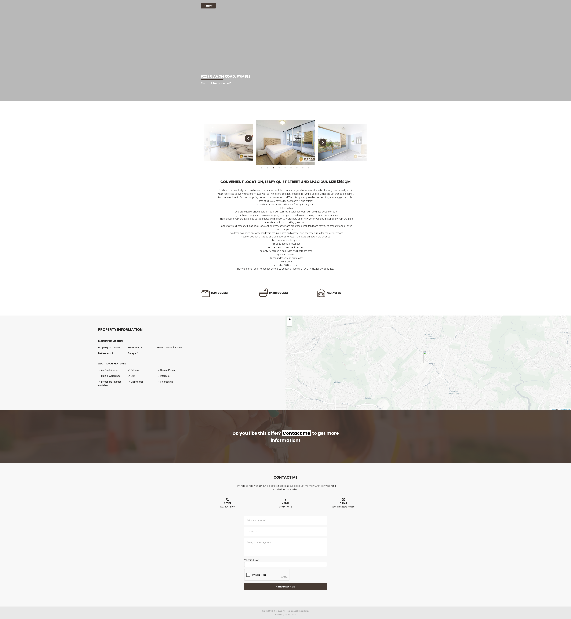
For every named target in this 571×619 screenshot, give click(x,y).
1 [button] (261, 167)
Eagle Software (290, 614)
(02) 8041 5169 (227, 507)
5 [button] (285, 167)
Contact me (296, 433)
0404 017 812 (285, 507)
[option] (228, 142)
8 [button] (302, 167)
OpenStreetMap (564, 409)
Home (209, 6)
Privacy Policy (303, 611)
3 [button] (273, 167)
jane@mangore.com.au (343, 507)
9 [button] (308, 167)
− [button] (290, 324)
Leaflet (553, 409)
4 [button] (279, 167)
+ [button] (290, 319)
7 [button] (297, 167)
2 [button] (267, 167)
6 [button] (291, 167)
